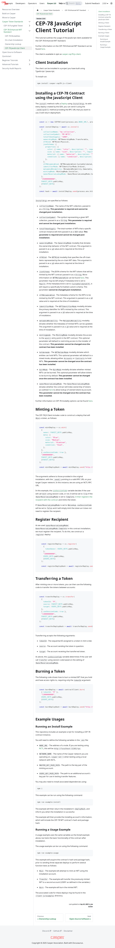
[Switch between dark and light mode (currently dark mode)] (111, 3)
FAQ (60, 3)
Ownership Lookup (13, 44)
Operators (32, 3)
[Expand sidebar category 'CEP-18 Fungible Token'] (29, 25)
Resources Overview (11, 9)
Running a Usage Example (105, 46)
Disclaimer (68, 931)
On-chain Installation (14, 40)
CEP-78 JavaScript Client (15, 48)
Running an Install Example (105, 40)
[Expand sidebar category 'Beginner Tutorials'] (29, 60)
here (43, 49)
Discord (45, 931)
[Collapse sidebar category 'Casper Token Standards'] (29, 21)
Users (42, 3)
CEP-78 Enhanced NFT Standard (13, 30)
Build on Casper (9, 13)
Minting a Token (103, 23)
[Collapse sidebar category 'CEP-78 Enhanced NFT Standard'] (29, 31)
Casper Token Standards (12, 21)
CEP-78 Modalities (12, 36)
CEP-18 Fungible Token (13, 25)
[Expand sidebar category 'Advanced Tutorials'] (29, 64)
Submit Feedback (92, 3)
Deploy (64, 103)
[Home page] (37, 10)
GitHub (56, 931)
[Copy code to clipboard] (90, 83)
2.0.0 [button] (104, 3)
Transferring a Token (105, 29)
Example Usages (103, 36)
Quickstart (6, 56)
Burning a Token (103, 33)
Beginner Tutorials (10, 60)
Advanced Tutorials (10, 64)
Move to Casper (9, 17)
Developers (20, 3)
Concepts (9, 3)
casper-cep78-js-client (71, 54)
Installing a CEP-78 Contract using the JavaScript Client (104, 17)
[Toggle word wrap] (86, 119)
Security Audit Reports (11, 68)
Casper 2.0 (51, 3)
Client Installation (104, 11)
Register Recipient (104, 26)
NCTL (41, 748)
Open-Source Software (12, 52)
